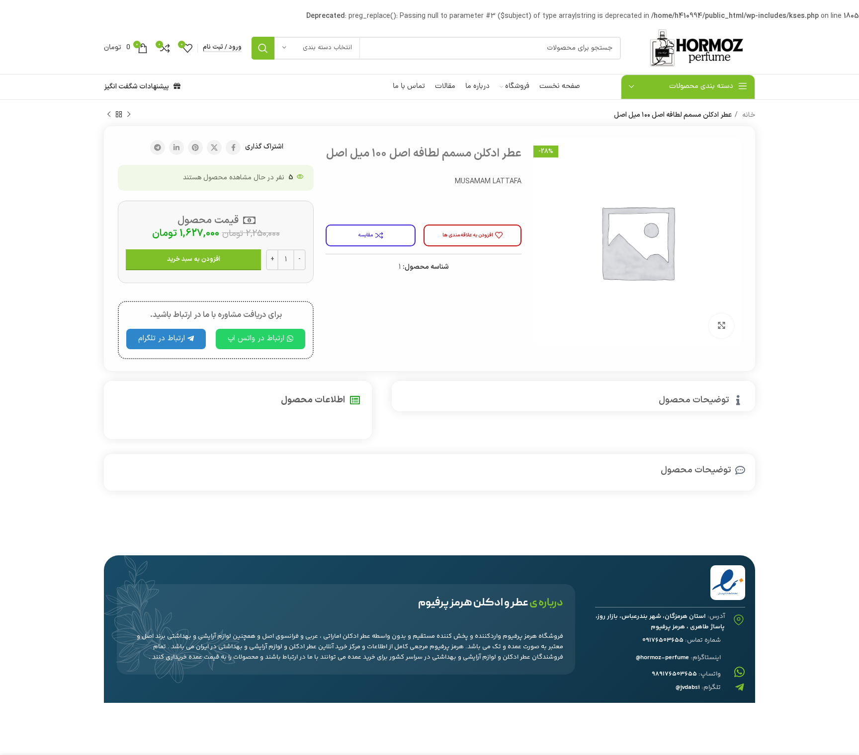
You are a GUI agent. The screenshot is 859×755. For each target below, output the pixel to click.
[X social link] (214, 147)
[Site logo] (693, 48)
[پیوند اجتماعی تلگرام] (157, 147)
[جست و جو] (263, 48)
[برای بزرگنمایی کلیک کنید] (721, 325)
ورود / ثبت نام (222, 48)
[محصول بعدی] (109, 115)
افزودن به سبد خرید (193, 259)
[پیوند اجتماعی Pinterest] (195, 147)
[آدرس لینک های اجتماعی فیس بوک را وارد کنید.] (233, 147)
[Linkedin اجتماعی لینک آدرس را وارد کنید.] (176, 147)
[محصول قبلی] (129, 115)
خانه (747, 115)
